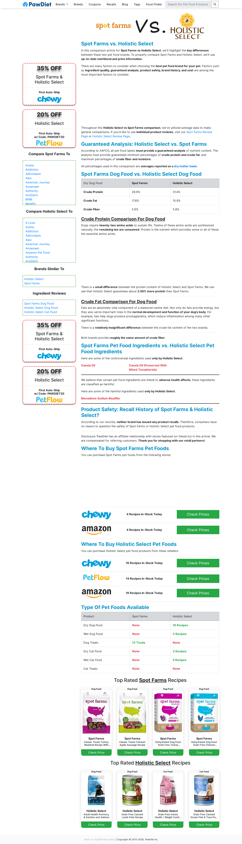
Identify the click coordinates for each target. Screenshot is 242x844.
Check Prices (198, 514)
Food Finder (154, 4)
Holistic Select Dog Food (41, 307)
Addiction (32, 169)
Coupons (95, 4)
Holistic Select (34, 279)
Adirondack (33, 174)
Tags (137, 4)
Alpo (29, 178)
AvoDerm (32, 195)
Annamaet (32, 186)
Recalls (111, 4)
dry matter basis (185, 166)
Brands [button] (61, 4)
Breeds (78, 4)
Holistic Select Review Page (111, 136)
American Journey (38, 182)
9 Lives (30, 223)
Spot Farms (32, 283)
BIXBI (29, 199)
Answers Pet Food (38, 252)
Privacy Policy (107, 839)
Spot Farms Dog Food (39, 303)
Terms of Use (91, 839)
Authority (32, 191)
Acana (30, 165)
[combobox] (188, 4)
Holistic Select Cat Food (40, 312)
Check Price (96, 752)
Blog (125, 4)
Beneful (30, 203)
